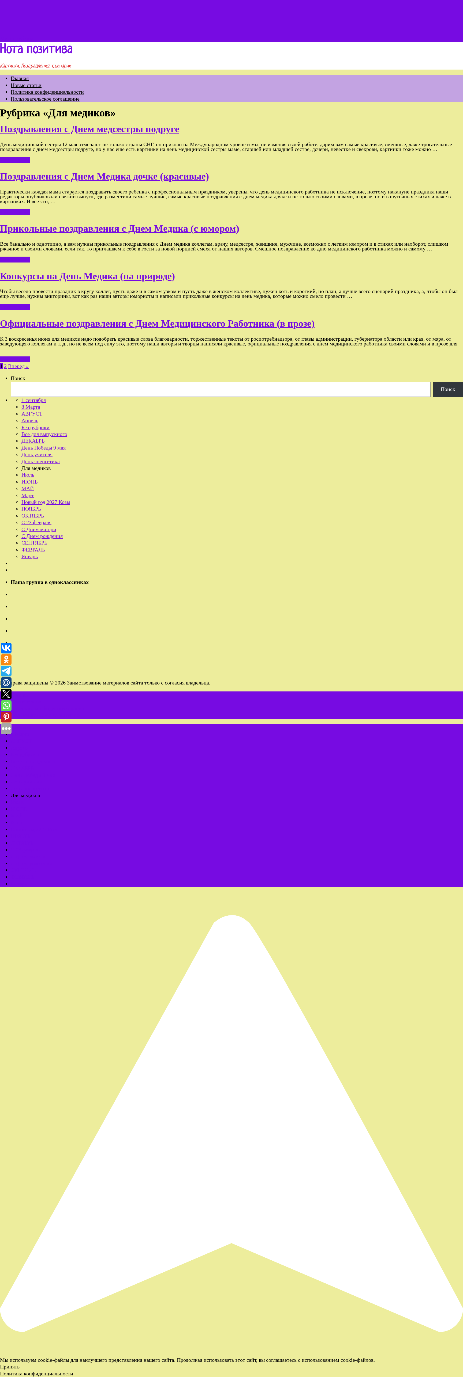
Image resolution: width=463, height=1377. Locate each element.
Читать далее (15, 160)
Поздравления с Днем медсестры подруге (89, 129)
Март (27, 495)
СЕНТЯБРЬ (34, 543)
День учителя (37, 454)
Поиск (18, 378)
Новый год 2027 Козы (45, 502)
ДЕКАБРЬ (32, 441)
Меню (7, 38)
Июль (27, 475)
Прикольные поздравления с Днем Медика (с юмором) (119, 228)
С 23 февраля (36, 522)
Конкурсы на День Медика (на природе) (87, 276)
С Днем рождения (42, 536)
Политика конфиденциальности (47, 92)
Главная (20, 78)
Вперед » (18, 366)
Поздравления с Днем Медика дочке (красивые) (104, 176)
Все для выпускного (44, 434)
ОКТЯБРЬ (32, 516)
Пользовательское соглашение (45, 99)
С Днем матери (38, 529)
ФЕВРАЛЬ (33, 550)
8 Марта (30, 407)
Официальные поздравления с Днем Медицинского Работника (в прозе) (157, 323)
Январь (29, 556)
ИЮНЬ (29, 482)
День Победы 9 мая (43, 448)
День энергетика (40, 461)
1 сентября (33, 400)
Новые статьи (26, 85)
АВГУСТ (31, 414)
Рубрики (25, 38)
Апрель (29, 420)
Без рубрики (35, 427)
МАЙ (27, 488)
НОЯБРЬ (31, 509)
